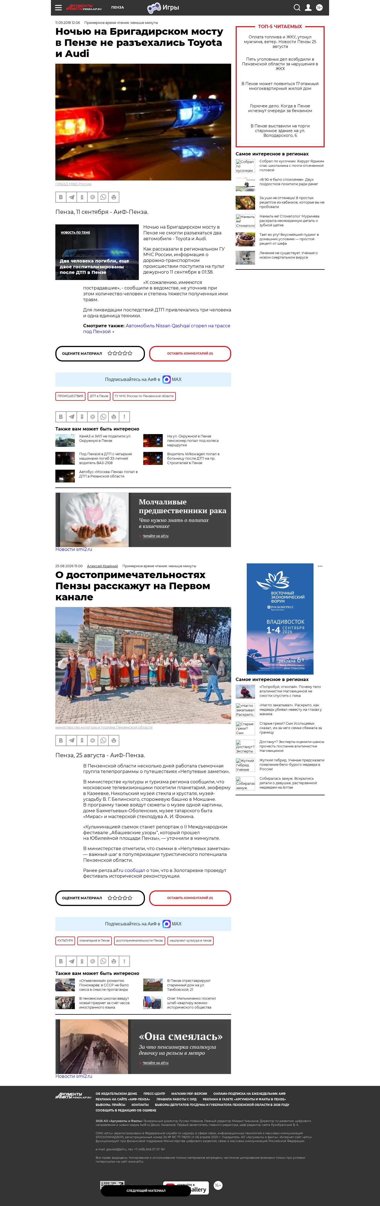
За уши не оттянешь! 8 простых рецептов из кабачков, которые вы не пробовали (292, 202)
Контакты (140, 1105)
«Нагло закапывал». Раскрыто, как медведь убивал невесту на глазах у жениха (291, 709)
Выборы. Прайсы (110, 1105)
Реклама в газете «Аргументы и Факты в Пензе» (244, 1099)
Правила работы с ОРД (176, 1099)
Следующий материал (146, 1191)
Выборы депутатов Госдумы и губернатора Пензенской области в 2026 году (222, 1105)
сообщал (135, 870)
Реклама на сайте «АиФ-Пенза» (123, 1099)
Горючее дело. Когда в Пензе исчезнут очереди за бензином (280, 108)
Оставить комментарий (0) (190, 353)
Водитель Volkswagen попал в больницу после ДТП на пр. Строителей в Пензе (193, 458)
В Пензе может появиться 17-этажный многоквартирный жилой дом (280, 86)
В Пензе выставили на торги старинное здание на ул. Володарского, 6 (280, 131)
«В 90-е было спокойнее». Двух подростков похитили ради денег (289, 181)
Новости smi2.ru (73, 549)
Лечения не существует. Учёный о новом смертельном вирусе (289, 255)
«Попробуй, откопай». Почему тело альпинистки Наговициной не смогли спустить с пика (290, 691)
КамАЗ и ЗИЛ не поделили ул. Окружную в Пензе (105, 438)
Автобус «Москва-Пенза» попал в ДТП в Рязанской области (108, 474)
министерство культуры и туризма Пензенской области (103, 727)
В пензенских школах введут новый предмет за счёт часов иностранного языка (104, 1002)
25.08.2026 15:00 (69, 566)
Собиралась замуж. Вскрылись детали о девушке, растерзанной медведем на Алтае (288, 782)
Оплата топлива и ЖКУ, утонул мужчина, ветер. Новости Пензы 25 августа (280, 42)
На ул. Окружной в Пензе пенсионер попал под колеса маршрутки (193, 440)
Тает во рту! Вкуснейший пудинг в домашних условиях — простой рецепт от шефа (289, 239)
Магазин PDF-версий (189, 1094)
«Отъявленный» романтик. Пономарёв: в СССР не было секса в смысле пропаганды (104, 985)
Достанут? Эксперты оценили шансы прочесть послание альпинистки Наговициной (292, 746)
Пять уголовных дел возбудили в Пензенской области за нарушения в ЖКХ (280, 64)
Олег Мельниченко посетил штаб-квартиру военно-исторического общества (191, 1002)
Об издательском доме (116, 1094)
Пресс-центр (154, 1094)
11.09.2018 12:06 (67, 23)
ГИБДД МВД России (73, 184)
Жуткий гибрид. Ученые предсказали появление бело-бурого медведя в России (292, 764)
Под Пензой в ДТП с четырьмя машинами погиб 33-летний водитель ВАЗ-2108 (105, 458)
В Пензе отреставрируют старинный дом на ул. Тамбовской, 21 (189, 985)
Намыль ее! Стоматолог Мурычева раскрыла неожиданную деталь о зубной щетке (289, 220)
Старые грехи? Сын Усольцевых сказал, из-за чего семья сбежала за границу (291, 727)
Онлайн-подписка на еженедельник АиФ (249, 1094)
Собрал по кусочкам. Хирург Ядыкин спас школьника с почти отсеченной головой (292, 165)
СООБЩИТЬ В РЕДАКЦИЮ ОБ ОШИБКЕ (126, 1110)
